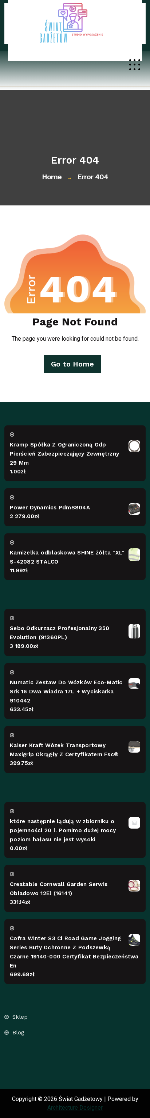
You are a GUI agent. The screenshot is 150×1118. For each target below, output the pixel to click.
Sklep (20, 1017)
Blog (18, 1032)
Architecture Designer (75, 1107)
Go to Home (72, 364)
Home (52, 176)
